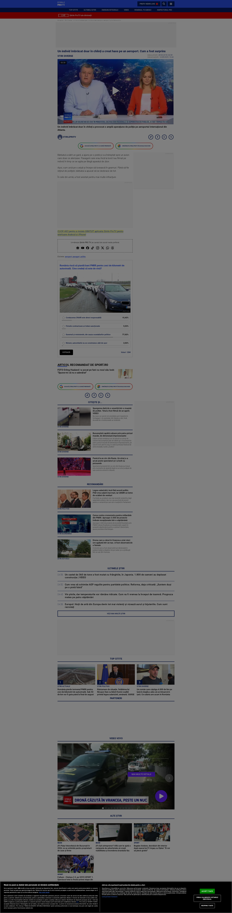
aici (77, 902)
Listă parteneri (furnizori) (109, 897)
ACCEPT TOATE (207, 891)
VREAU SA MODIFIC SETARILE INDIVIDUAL (207, 898)
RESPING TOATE (207, 905)
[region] (116, 897)
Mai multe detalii (44, 892)
